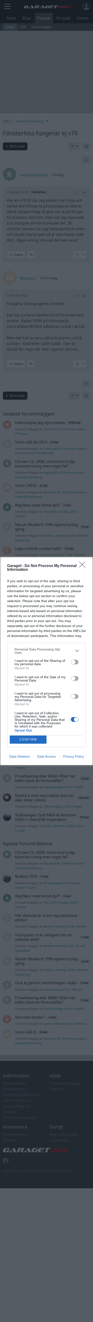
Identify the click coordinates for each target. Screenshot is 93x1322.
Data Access (46, 756)
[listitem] (46, 651)
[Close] (83, 566)
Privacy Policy (73, 756)
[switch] (74, 662)
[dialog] (46, 661)
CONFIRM (28, 739)
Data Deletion (19, 756)
